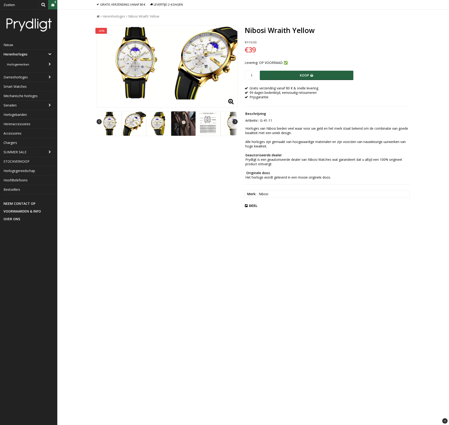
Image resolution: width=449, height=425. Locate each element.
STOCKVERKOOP (16, 161)
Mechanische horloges (21, 96)
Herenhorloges (15, 54)
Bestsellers (12, 189)
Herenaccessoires (17, 124)
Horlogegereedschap (19, 171)
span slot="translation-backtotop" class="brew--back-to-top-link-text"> (445, 421)
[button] (52, 5)
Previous (99, 121)
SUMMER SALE (15, 152)
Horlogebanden (15, 114)
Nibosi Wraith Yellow (143, 16)
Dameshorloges (16, 77)
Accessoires (13, 133)
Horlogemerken (18, 64)
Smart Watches (15, 86)
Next (235, 121)
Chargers (10, 142)
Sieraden (10, 105)
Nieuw (8, 45)
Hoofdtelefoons (16, 180)
